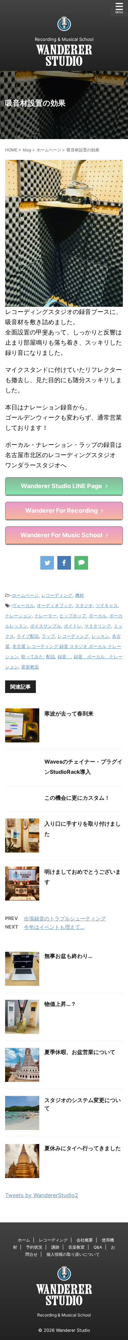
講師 (55, 1247)
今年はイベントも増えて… (54, 927)
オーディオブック (54, 605)
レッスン (100, 636)
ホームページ (25, 595)
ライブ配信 (28, 636)
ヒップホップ (72, 615)
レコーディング (56, 595)
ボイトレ (73, 626)
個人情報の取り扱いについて (73, 1254)
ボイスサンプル (45, 626)
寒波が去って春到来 (69, 713)
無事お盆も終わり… (68, 955)
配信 (50, 656)
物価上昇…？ (60, 1003)
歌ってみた (32, 656)
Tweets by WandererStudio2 (41, 1195)
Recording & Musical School (64, 1315)
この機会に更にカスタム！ (77, 797)
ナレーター (45, 615)
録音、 (64, 656)
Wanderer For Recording (61, 510)
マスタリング (97, 626)
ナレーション (18, 615)
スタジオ (84, 605)
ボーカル (97, 615)
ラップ (48, 636)
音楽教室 (30, 666)
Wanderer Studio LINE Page (61, 486)
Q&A (98, 1247)
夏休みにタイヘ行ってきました (82, 1148)
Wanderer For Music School (61, 535)
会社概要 (84, 1240)
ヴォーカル (23, 605)
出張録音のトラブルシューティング (65, 918)
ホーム (24, 1240)
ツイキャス (107, 605)
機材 (79, 595)
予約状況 (34, 1247)
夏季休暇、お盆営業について (79, 1052)
